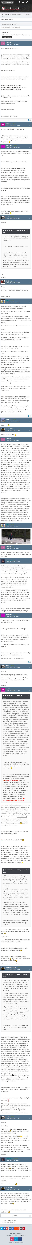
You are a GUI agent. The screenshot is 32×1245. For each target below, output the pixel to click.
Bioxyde (5, 35)
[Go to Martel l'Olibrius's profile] (3, 430)
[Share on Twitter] (1, 1228)
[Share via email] (21, 1228)
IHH (5, 1073)
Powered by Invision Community (16, 1242)
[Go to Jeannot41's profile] (3, 146)
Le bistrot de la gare (24, 35)
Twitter (16, 1239)
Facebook (20, 1239)
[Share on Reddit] (15, 1228)
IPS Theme (13, 1233)
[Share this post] (29, 44)
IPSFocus (19, 1233)
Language (9, 1235)
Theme (16, 1235)
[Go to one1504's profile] (3, 124)
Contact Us (22, 1235)
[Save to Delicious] (12, 1228)
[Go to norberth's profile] (3, 420)
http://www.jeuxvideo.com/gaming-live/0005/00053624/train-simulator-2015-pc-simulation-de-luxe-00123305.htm (14, 87)
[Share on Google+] (7, 1228)
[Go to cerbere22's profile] (3, 561)
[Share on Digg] (10, 1228)
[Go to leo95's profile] (3, 217)
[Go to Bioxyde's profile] (3, 43)
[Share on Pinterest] (23, 1228)
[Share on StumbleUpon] (18, 1228)
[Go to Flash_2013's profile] (3, 282)
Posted (13, 44)
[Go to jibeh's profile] (3, 301)
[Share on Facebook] (4, 1228)
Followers (14, 1215)
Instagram (12, 1239)
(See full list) (4, 16)
